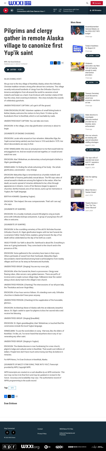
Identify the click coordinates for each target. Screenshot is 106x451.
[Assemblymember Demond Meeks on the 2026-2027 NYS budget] (77, 30)
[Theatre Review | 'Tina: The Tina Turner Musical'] (77, 206)
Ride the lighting (91, 177)
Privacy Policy (42, 433)
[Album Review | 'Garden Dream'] (77, 193)
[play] (5, 10)
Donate (97, 3)
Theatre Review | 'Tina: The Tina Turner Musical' (91, 205)
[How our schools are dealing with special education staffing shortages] (77, 138)
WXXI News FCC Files (66, 429)
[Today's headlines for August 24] (77, 49)
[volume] (12, 10)
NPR (12, 388)
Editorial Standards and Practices (67, 434)
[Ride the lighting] (77, 180)
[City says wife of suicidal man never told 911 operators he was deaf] (77, 161)
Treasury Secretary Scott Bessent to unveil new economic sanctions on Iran (92, 98)
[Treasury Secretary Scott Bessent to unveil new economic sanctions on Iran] (77, 96)
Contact (40, 429)
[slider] (15, 10)
